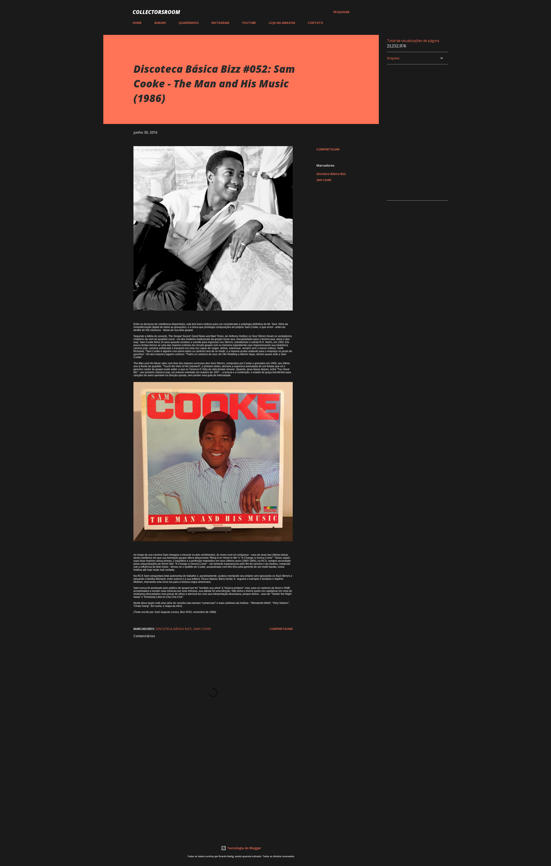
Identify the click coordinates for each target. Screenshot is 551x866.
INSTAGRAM (220, 23)
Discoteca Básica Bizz (331, 174)
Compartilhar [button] (328, 149)
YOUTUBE (249, 23)
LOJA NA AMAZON (282, 23)
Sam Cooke (323, 180)
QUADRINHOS (189, 23)
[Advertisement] (206, 780)
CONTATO (315, 23)
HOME (137, 23)
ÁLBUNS (160, 23)
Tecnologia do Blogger (243, 848)
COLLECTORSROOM (156, 11)
